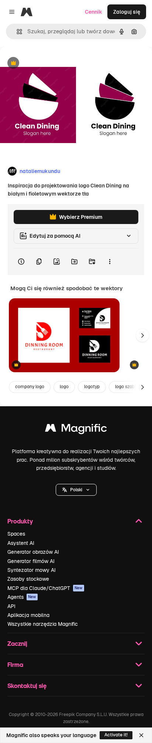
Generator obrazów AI (33, 552)
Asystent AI (20, 543)
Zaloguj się (126, 12)
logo (64, 387)
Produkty (20, 521)
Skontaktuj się (26, 685)
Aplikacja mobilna (28, 615)
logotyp (92, 387)
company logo (29, 387)
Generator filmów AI (31, 561)
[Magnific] (76, 429)
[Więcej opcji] (109, 261)
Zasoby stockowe (28, 579)
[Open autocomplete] (16, 31)
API (11, 606)
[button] (76, 490)
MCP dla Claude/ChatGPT (45, 588)
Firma (15, 664)
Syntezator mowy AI (31, 570)
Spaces (16, 533)
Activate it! (116, 735)
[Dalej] (142, 335)
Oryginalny (51, 63)
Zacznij (17, 643)
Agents (21, 597)
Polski (76, 490)
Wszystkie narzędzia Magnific (42, 624)
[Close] (141, 735)
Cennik (93, 12)
